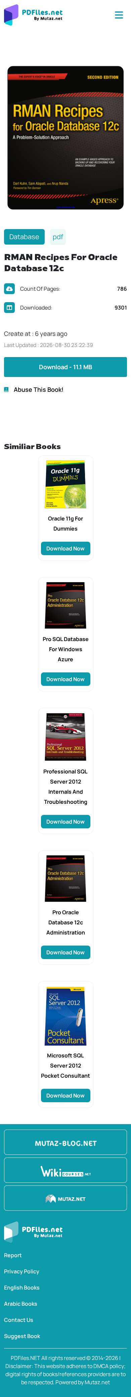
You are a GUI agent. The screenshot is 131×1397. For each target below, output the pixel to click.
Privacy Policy (21, 1271)
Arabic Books (20, 1303)
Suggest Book (22, 1336)
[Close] (119, 15)
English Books (22, 1287)
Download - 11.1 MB (65, 367)
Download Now (65, 548)
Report (13, 1255)
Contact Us (18, 1320)
